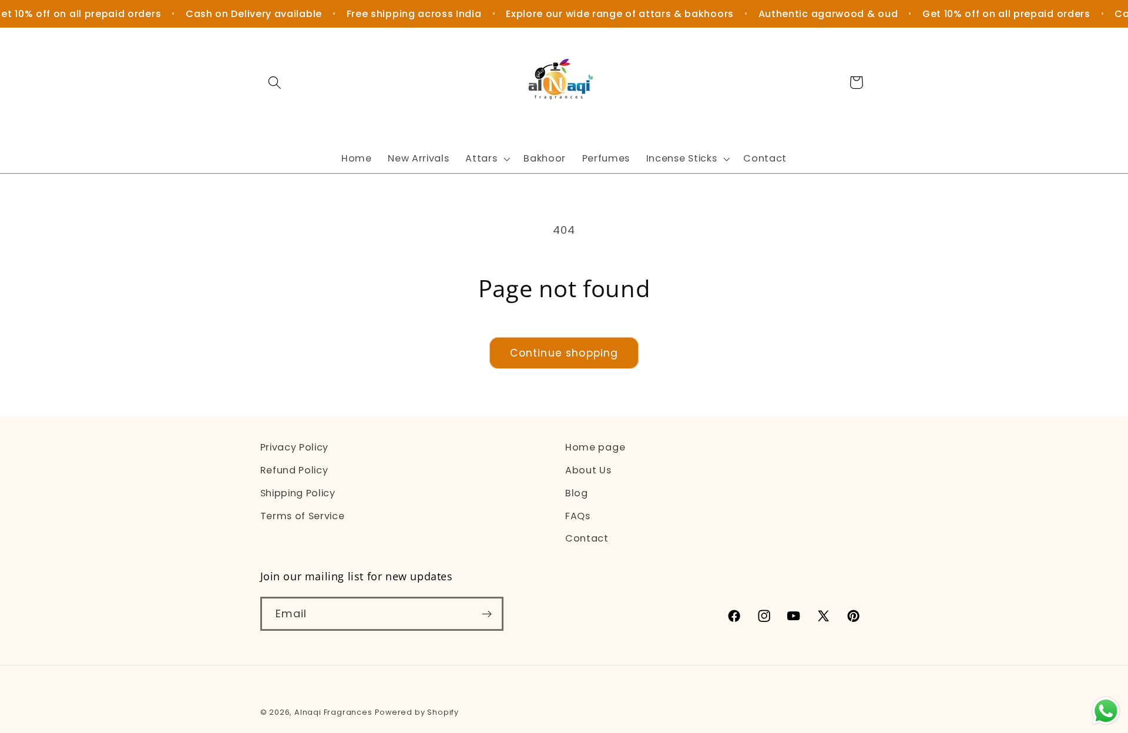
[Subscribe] (487, 614)
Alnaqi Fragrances (333, 712)
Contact (587, 538)
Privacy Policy (294, 447)
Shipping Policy (297, 492)
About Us (588, 469)
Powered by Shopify (417, 712)
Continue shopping (564, 353)
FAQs (577, 515)
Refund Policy (294, 469)
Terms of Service (302, 515)
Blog (576, 492)
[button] (275, 82)
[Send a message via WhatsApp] (1106, 711)
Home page (595, 447)
